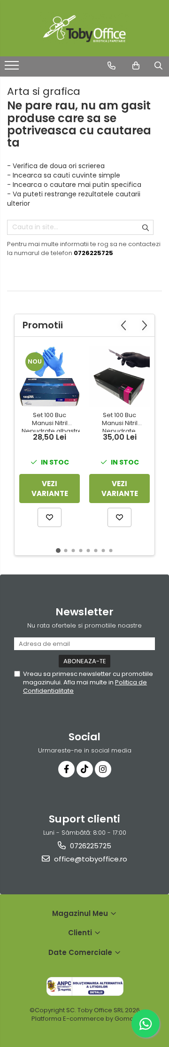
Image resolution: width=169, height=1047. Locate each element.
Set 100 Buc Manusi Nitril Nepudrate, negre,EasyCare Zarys (120, 421)
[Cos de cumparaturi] (136, 65)
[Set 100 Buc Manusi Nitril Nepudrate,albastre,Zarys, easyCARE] (49, 376)
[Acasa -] (84, 28)
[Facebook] (66, 769)
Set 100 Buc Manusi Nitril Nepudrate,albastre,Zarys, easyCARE (51, 421)
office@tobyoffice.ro (89, 859)
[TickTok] (85, 769)
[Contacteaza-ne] (111, 65)
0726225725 (89, 846)
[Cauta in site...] (158, 65)
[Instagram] (103, 769)
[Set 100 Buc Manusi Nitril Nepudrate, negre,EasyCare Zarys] (119, 376)
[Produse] (13, 68)
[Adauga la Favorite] (49, 517)
